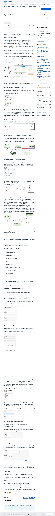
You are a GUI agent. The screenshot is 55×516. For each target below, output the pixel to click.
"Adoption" (47, 33)
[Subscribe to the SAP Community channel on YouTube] (50, 514)
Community (10, 1)
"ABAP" (47, 31)
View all (38, 118)
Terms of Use (8, 514)
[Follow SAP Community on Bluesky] (48, 514)
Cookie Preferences (34, 514)
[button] (46, 18)
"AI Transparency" (40, 37)
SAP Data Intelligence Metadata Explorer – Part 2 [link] (41, 4)
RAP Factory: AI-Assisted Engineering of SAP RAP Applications (42, 56)
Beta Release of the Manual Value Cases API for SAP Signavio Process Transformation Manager (44, 76)
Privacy (3, 514)
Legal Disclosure (18, 514)
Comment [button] (32, 497)
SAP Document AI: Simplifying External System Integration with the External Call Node (44, 49)
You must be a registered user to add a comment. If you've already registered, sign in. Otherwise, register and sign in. (18, 506)
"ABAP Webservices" (41, 31)
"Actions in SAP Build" (41, 33)
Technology (20, 4)
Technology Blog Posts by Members (28, 4)
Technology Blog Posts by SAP (44, 65)
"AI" (45, 37)
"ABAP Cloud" (42, 29)
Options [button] (41, 10)
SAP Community (6, 4)
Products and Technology (13, 4)
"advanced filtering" (41, 35)
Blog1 (7, 40)
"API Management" (40, 40)
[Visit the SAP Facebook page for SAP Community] (46, 514)
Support (28, 514)
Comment (8, 509)
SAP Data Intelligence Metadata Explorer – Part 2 (24, 7)
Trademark (24, 514)
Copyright (13, 514)
